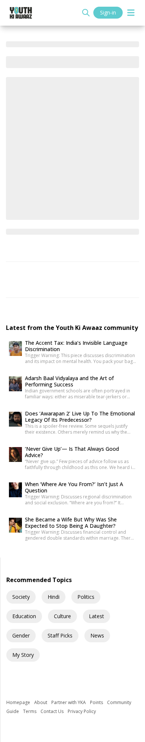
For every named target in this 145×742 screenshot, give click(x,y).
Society (21, 596)
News (97, 635)
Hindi (53, 596)
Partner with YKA (69, 702)
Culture (62, 616)
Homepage (18, 702)
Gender (21, 635)
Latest (96, 616)
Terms (30, 711)
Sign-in (108, 12)
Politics (85, 596)
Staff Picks (60, 635)
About (41, 702)
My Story (23, 654)
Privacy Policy (82, 711)
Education (24, 616)
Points (97, 702)
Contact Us (53, 711)
